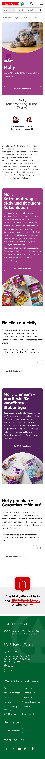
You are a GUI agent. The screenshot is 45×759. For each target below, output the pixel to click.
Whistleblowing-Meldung (11, 708)
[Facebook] (7, 749)
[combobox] (9, 10)
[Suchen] (41, 10)
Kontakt (7, 697)
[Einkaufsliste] (31, 3)
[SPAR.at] (13, 4)
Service (11, 666)
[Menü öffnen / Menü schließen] (41, 3)
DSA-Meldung (10, 714)
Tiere (29, 18)
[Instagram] (13, 749)
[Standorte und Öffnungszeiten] (36, 3)
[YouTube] (19, 749)
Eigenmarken (20, 18)
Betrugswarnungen (12, 693)
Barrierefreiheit (28, 693)
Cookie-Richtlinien (30, 707)
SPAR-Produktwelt (25, 600)
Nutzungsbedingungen (32, 702)
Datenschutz (27, 697)
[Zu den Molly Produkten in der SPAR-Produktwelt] (31, 604)
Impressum (8, 702)
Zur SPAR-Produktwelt (22, 89)
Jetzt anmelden (13, 730)
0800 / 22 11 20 (14, 651)
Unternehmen (28, 688)
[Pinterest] (26, 749)
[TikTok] (32, 749)
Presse (6, 688)
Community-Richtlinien (32, 714)
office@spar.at (15, 661)
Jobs (10, 671)
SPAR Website (7, 18)
